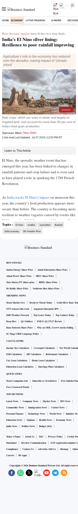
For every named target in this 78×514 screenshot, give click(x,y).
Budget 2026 (45, 426)
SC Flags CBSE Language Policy (22, 333)
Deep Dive (11, 321)
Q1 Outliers (27, 321)
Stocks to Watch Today (40, 302)
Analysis (25, 33)
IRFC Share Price (45, 276)
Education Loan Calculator (20, 366)
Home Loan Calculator (43, 360)
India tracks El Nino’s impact (28, 197)
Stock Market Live (15, 302)
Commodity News (15, 407)
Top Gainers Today (65, 315)
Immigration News (37, 407)
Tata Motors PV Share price (20, 282)
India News (11, 426)
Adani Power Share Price (19, 276)
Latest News (12, 401)
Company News (30, 401)
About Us (29, 436)
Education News (14, 420)
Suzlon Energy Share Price (19, 269)
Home (5, 20)
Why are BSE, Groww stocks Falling (55, 327)
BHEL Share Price (48, 282)
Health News (45, 420)
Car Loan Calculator (16, 360)
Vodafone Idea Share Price (46, 288)
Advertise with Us (47, 449)
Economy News (63, 420)
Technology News (36, 413)
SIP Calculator (33, 354)
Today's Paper (13, 436)
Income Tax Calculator (17, 348)
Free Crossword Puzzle (17, 387)
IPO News (65, 401)
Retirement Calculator (57, 354)
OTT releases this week (17, 308)
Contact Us (28, 449)
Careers (10, 455)
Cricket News (57, 407)
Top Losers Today (42, 315)
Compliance (12, 449)
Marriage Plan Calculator (51, 366)
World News (56, 413)
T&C (41, 436)
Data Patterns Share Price (19, 327)
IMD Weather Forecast (17, 315)
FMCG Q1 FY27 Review (49, 321)
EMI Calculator (14, 354)
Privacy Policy (55, 436)
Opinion (31, 420)
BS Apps (23, 455)
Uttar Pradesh (35, 20)
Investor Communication (33, 442)
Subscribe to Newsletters (44, 380)
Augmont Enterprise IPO (46, 308)
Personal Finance (15, 413)
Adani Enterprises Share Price (52, 269)
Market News (49, 401)
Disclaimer (11, 442)
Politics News (28, 426)
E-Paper (56, 20)
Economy (17, 20)
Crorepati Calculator (44, 348)
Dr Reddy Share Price (17, 288)
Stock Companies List (17, 380)
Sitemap (64, 449)
